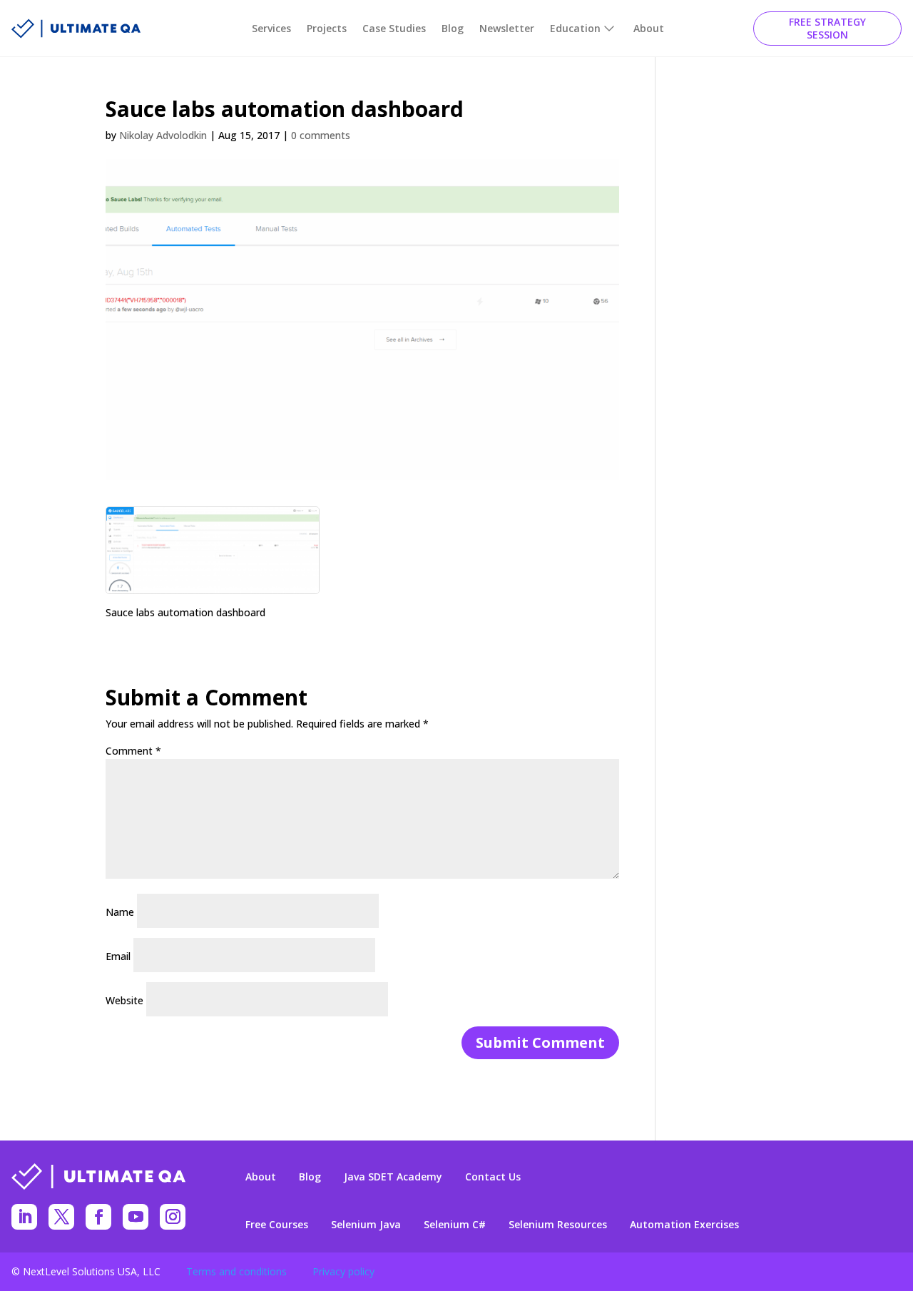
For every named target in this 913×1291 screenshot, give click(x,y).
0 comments (320, 135)
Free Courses (276, 1225)
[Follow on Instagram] (172, 1217)
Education (575, 28)
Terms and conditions (236, 1271)
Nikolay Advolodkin (163, 135)
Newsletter (506, 28)
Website (124, 1000)
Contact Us (493, 1177)
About (648, 28)
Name (120, 912)
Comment (133, 750)
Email (118, 956)
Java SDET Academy (393, 1177)
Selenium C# (455, 1225)
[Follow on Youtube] (135, 1217)
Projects (327, 28)
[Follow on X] (61, 1217)
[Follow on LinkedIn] (24, 1217)
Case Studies (394, 28)
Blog (453, 28)
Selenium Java (366, 1225)
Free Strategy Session (827, 28)
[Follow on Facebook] (98, 1217)
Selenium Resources (558, 1225)
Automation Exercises (684, 1225)
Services (271, 28)
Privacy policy (343, 1271)
